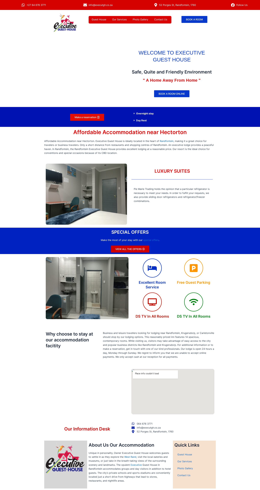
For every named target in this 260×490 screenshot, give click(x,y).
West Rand (130, 456)
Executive (136, 464)
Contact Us (160, 19)
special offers (151, 240)
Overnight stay (145, 113)
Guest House (99, 19)
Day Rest (141, 120)
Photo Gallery (140, 19)
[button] (173, 113)
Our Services (119, 19)
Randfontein (166, 141)
